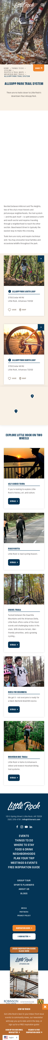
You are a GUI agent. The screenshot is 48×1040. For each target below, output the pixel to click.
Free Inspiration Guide (24, 867)
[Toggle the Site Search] (5, 4)
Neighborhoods (24, 853)
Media (24, 908)
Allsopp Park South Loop (22, 291)
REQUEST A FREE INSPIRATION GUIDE (33, 1031)
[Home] (24, 5)
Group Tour (24, 880)
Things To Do (24, 840)
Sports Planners (24, 885)
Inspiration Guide (23, 928)
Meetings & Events (24, 862)
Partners (24, 912)
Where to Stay (24, 844)
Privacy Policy (24, 915)
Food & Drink (24, 849)
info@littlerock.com (31, 819)
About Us (24, 889)
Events (24, 835)
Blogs (24, 893)
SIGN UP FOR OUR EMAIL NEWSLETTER (14, 1031)
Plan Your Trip (24, 858)
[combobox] (11, 1037)
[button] (16, 411)
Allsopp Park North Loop (22, 360)
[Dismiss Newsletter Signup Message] (45, 1007)
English (11, 1037)
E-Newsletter (23, 936)
